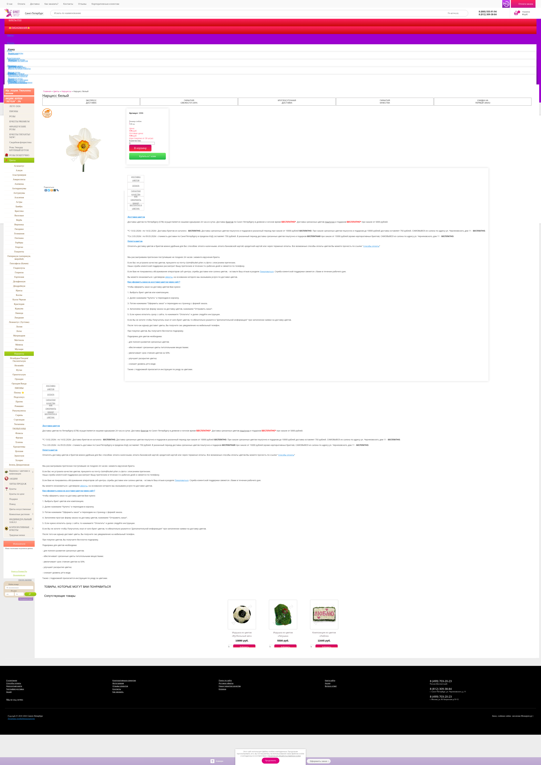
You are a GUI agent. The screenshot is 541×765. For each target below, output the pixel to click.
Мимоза (19, 344)
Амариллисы (19, 179)
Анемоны (19, 183)
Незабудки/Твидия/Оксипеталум (19, 359)
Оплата (21, 3)
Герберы (19, 242)
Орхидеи (19, 378)
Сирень (19, 415)
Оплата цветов (135, 241)
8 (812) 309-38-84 (488, 14)
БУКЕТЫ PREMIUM (19, 121)
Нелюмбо (19, 365)
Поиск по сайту (225, 680)
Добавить (244, 647)
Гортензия (19, 276)
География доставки (15, 689)
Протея (19, 401)
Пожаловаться (267, 271)
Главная (47, 91)
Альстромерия (19, 174)
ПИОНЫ (13, 111)
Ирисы (19, 290)
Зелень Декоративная (19, 464)
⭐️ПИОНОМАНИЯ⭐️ (19, 27)
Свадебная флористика (20, 142)
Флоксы (19, 433)
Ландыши (19, 317)
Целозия (19, 451)
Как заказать (118, 692)
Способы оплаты (13, 683)
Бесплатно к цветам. (136, 207)
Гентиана (19, 237)
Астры (19, 201)
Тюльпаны (19, 424)
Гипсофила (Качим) (19, 263)
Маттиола (19, 340)
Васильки (19, 215)
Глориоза (19, 272)
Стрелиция (19, 419)
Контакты (68, 3)
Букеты (10, 42)
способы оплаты (371, 246)
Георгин (19, 246)
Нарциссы (19, 353)
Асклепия (19, 197)
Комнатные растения (19, 514)
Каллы (19, 294)
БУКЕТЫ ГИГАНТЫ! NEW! (19, 136)
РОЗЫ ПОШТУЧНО (19, 155)
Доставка (34, 3)
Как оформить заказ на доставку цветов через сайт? (154, 282)
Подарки (13, 498)
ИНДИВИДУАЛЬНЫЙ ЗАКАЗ (20, 520)
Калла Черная (19, 299)
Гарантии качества (136, 193)
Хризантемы (19, 446)
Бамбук (19, 206)
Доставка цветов (135, 179)
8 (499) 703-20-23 (441, 681)
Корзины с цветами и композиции (19, 472)
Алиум (19, 170)
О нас (10, 3)
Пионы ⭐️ (19, 392)
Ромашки (19, 405)
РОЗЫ (12, 116)
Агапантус (19, 165)
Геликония (19, 233)
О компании (11, 680)
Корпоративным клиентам (105, 3)
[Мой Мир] (54, 189)
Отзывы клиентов (120, 686)
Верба (19, 219)
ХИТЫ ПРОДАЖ (17, 483)
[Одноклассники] (51, 189)
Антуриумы (19, 192)
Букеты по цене (16, 493)
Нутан (19, 369)
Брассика (19, 210)
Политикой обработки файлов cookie (284, 756)
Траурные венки (17, 534)
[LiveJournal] (57, 189)
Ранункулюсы (19, 410)
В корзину (140, 148)
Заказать (523, 13)
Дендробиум (19, 285)
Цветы (10, 35)
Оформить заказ (318, 761)
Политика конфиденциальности (21, 718)
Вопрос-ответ (331, 686)
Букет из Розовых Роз (19, 571)
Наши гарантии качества (230, 686)
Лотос (19, 330)
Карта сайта (330, 680)
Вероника (19, 224)
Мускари (19, 349)
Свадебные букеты (17, 76)
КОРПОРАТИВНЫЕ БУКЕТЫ (19, 528)
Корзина (222, 689)
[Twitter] (48, 189)
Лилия (19, 326)
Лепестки (12, 81)
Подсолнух (19, 396)
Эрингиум (19, 455)
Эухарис (19, 460)
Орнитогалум (19, 374)
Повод (12, 503)
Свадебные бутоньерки (20, 82)
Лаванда (19, 312)
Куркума (19, 308)
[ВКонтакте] (45, 189)
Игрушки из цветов (18, 60)
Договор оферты (226, 683)
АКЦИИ (13, 478)
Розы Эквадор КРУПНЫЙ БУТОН (19, 149)
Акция (9, 692)
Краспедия (19, 303)
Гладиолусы (19, 267)
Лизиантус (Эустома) (19, 321)
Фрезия (19, 437)
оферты (169, 277)
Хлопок (19, 442)
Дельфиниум (19, 281)
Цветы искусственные (20, 509)
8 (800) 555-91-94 (488, 11)
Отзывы (82, 3)
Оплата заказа (525, 3)
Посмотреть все (19, 575)
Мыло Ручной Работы (19, 68)
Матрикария (19, 335)
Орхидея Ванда (19, 383)
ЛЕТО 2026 (14, 106)
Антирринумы (19, 188)
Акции (327, 683)
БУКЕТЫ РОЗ (15, 20)
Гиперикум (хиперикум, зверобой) (19, 257)
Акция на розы (15, 53)
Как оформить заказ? (136, 199)
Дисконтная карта (14, 686)
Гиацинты (19, 251)
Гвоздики (19, 228)
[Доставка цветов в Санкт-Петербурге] (12, 12)
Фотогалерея (118, 683)
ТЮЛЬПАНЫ (19, 428)
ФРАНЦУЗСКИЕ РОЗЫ (17, 128)
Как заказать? (51, 3)
